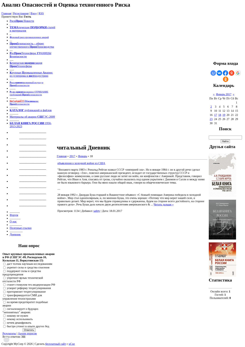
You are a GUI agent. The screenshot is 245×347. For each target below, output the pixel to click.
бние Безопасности (24, 102)
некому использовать (20, 319)
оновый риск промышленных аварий (29, 37)
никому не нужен (17, 315)
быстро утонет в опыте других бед (28, 326)
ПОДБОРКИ (38, 27)
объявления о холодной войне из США (81, 163)
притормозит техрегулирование (26, 291)
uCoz (72, 343)
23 (211, 119)
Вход (33, 13)
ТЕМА (14, 27)
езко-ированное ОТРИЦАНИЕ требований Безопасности (29, 93)
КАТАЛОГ (17, 110)
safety (96, 210)
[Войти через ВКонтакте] (219, 73)
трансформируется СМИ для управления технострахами (22, 297)
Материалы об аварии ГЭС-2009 (32, 116)
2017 (72, 156)
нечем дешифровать (19, 322)
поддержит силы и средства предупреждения (22, 272)
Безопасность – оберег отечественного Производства (32, 45)
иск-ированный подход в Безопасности (26, 84)
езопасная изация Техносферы (26, 64)
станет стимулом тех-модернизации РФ (31, 284)
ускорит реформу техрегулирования (29, 288)
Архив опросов (27, 333)
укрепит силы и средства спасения (28, 267)
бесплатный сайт (55, 343)
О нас (13, 221)
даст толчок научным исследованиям (29, 264)
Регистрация (21, 13)
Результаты (9, 333)
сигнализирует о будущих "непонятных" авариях (20, 310)
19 (223, 114)
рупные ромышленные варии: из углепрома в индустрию (31, 74)
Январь (82, 156)
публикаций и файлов (38, 110)
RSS (41, 13)
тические (24, 27)
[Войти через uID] (213, 73)
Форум (14, 215)
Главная (6, 13)
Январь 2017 (223, 94)
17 (215, 114)
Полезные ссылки (21, 227)
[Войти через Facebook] (225, 73)
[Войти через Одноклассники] (225, 79)
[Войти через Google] (238, 73)
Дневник (15, 234)
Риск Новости (22, 20)
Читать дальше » (164, 204)
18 (219, 114)
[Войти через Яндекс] (231, 73)
